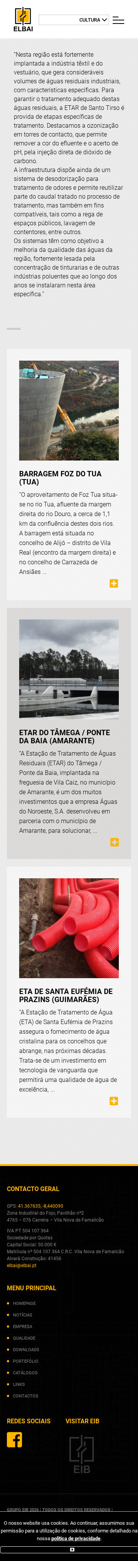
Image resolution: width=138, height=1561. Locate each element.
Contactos (25, 1396)
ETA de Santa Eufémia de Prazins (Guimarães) (66, 995)
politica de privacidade (75, 1538)
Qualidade (24, 1338)
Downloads (26, 1349)
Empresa (22, 1326)
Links (19, 1384)
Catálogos (25, 1372)
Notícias (22, 1315)
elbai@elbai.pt (21, 1265)
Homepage (24, 1303)
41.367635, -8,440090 (40, 1206)
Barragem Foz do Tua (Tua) (60, 477)
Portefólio (25, 1361)
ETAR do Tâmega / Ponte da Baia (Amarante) (64, 736)
